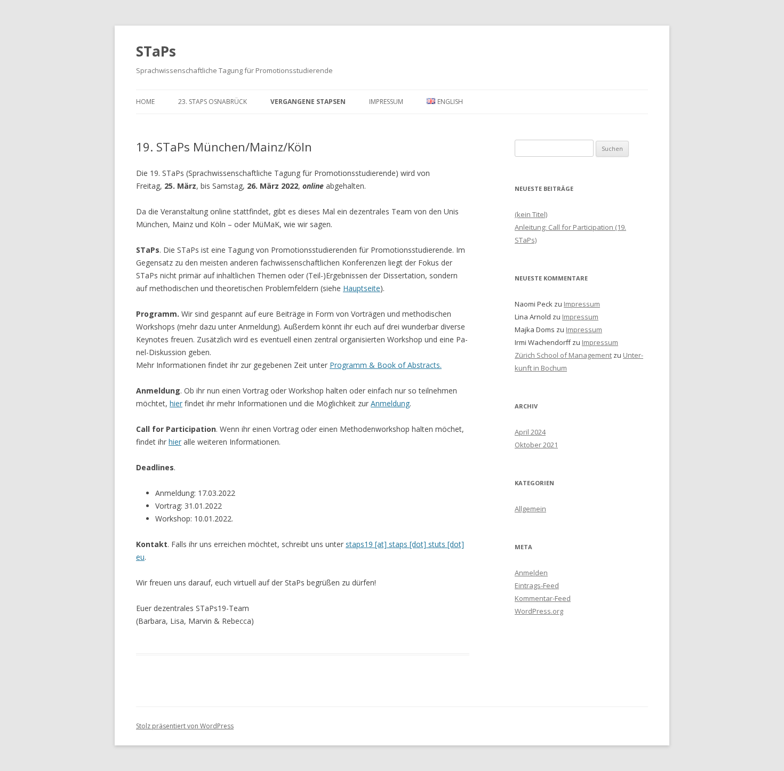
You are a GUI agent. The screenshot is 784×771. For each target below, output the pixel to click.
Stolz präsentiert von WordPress (185, 725)
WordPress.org (539, 611)
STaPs (156, 51)
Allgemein (530, 508)
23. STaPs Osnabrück (212, 101)
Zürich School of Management (563, 355)
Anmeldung (390, 403)
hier (176, 403)
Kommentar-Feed (543, 598)
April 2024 (530, 432)
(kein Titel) (531, 214)
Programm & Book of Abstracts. (386, 365)
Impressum (386, 101)
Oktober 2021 (536, 444)
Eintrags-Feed (537, 585)
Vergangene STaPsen (308, 101)
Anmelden (531, 572)
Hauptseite (361, 288)
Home (145, 101)
